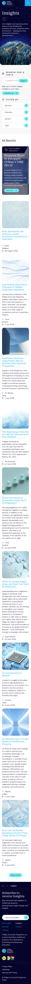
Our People (6, 923)
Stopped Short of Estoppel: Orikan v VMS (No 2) (14, 160)
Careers (19, 927)
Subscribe (26, 917)
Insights (19, 923)
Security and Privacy (9, 972)
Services (5, 927)
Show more (15, 875)
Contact (5, 930)
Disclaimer (6, 969)
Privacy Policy (7, 966)
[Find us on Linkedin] (4, 958)
